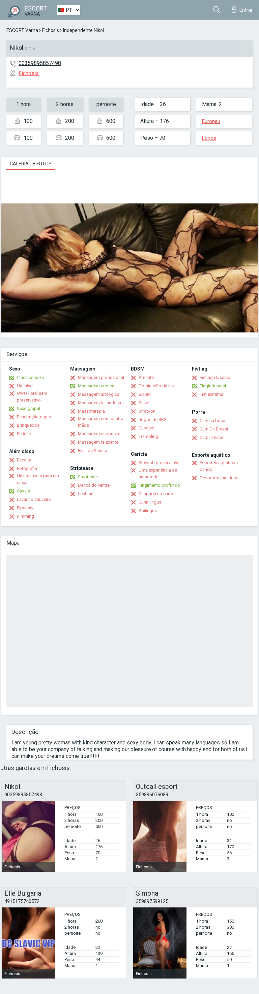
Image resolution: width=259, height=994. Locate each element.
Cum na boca (212, 420)
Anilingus (148, 510)
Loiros (209, 138)
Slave (144, 402)
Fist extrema (211, 394)
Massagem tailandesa (99, 402)
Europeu (211, 121)
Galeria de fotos (31, 163)
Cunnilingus (150, 502)
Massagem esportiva (98, 433)
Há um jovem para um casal (38, 479)
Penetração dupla (34, 416)
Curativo (146, 427)
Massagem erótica (96, 385)
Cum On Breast (214, 428)
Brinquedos (28, 425)
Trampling (148, 436)
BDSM (145, 394)
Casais (23, 490)
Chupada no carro (156, 493)
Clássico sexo (30, 377)
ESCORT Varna (22, 30)
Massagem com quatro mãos (100, 422)
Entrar (246, 10)
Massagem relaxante (98, 442)
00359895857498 (40, 63)
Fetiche (24, 433)
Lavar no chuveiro (34, 499)
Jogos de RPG (153, 419)
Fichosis (50, 30)
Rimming (25, 516)
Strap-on (147, 411)
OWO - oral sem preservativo (32, 397)
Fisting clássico (215, 377)
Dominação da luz (156, 385)
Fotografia (27, 468)
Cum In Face (211, 437)
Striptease (88, 476)
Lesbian (85, 493)
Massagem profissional (101, 377)
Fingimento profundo (159, 485)
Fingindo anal (213, 385)
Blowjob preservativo (159, 462)
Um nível (25, 385)
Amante (146, 377)
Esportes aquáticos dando (219, 466)
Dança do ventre (94, 485)
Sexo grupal (28, 408)
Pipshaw (25, 507)
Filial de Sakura (92, 450)
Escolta (24, 459)
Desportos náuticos (219, 477)
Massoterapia (91, 411)
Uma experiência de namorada (158, 473)
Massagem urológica (98, 394)
